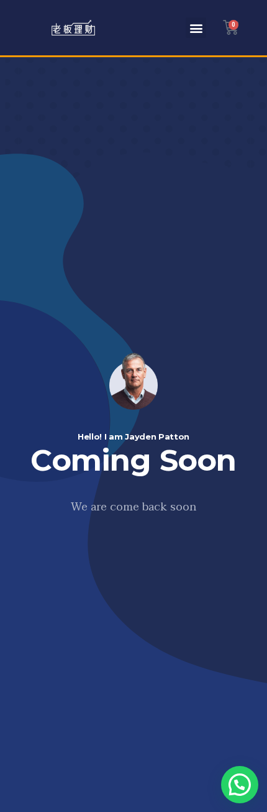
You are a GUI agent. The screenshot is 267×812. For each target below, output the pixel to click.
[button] (196, 27)
